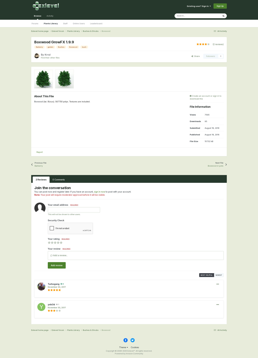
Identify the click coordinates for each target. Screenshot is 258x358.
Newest (219, 275)
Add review (57, 265)
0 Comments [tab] (59, 179)
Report (40, 152)
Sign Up (220, 6)
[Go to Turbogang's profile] (41, 286)
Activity (50, 16)
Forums (35, 23)
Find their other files (50, 57)
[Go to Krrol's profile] (36, 55)
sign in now (99, 191)
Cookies (135, 347)
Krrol (47, 54)
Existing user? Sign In (198, 6)
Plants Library (51, 23)
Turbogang (53, 284)
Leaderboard (96, 23)
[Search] (223, 15)
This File (212, 16)
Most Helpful (207, 275)
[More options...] (218, 284)
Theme (123, 347)
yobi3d (51, 304)
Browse (37, 16)
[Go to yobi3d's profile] (41, 307)
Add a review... (60, 255)
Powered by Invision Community (129, 353)
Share (196, 56)
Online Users (79, 23)
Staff (65, 23)
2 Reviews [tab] (41, 179)
